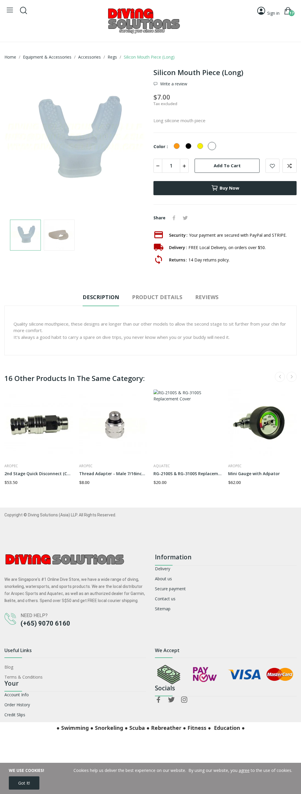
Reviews (206, 297)
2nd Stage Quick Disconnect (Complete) (38, 473)
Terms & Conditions (23, 677)
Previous (18, 141)
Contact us (165, 598)
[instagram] (184, 700)
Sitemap (162, 608)
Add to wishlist (272, 166)
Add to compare (289, 166)
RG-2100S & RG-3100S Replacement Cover (187, 473)
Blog (8, 667)
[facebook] (158, 700)
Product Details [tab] (157, 297)
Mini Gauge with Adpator (254, 473)
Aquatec (161, 466)
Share (174, 217)
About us (163, 578)
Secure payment (170, 588)
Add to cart (227, 165)
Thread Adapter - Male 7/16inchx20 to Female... (113, 473)
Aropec (11, 466)
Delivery (162, 568)
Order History (17, 704)
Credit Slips (14, 714)
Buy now (229, 188)
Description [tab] (101, 297)
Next (134, 141)
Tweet (185, 217)
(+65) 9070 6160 (45, 623)
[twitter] (171, 700)
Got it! (24, 783)
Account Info (16, 694)
